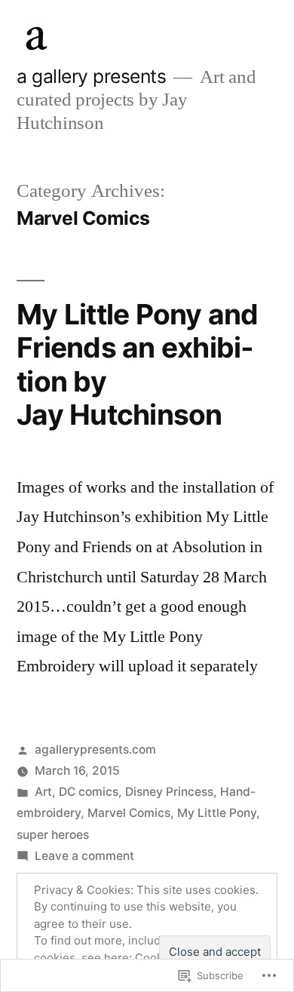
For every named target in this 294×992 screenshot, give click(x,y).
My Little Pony (216, 813)
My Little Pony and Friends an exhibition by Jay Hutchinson (138, 364)
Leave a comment (84, 856)
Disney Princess (169, 792)
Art (43, 792)
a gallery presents (91, 76)
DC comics (88, 792)
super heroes (53, 835)
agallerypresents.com (95, 749)
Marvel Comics (128, 813)
